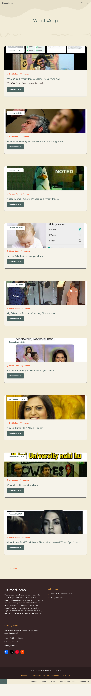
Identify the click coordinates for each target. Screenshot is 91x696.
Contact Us (66, 675)
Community (84, 681)
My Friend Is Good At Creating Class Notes (31, 313)
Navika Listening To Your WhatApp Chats (30, 370)
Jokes (43, 681)
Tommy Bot (13, 194)
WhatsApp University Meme (23, 485)
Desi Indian (13, 74)
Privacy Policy (36, 675)
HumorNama (7, 3)
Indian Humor (14, 308)
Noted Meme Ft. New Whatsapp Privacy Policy (33, 199)
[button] (88, 3)
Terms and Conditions (51, 675)
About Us (24, 675)
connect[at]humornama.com (61, 594)
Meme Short (14, 251)
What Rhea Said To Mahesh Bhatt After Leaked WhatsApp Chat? (43, 542)
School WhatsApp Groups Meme (25, 256)
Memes (26, 74)
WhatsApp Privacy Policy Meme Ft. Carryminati (33, 79)
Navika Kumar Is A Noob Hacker (25, 428)
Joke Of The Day (67, 681)
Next (16, 568)
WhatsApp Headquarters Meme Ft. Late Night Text (35, 141)
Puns (53, 681)
